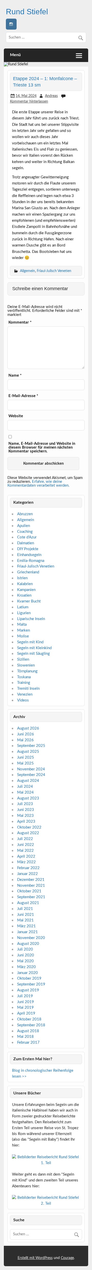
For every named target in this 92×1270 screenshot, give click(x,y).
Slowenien (26, 665)
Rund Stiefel (27, 11)
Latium (22, 607)
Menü (15, 55)
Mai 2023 (25, 816)
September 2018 (31, 1025)
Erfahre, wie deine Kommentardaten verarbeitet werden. (38, 483)
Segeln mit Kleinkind (34, 648)
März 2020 (26, 967)
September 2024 (31, 775)
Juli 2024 (25, 786)
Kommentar (19, 322)
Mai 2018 (25, 1037)
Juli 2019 (25, 996)
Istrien (22, 578)
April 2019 (26, 1013)
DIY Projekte (27, 549)
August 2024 (28, 781)
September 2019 (31, 984)
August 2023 (28, 798)
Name (14, 375)
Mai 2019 (25, 1007)
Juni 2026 (25, 734)
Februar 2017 (28, 1042)
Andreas (51, 96)
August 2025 (28, 752)
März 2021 (26, 926)
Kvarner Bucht (29, 601)
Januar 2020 (27, 973)
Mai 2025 (25, 763)
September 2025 (31, 746)
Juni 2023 (25, 810)
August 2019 (28, 990)
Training (23, 683)
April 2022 (26, 856)
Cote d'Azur (27, 537)
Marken (23, 630)
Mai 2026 (25, 740)
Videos (23, 700)
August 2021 (28, 903)
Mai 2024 (25, 792)
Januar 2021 (27, 932)
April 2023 (26, 821)
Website (15, 416)
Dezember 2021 (30, 880)
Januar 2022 (27, 874)
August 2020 (28, 944)
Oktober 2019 (29, 978)
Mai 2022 (25, 851)
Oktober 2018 (29, 1019)
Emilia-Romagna (30, 561)
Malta (22, 624)
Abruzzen (25, 514)
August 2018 (28, 1031)
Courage (67, 1258)
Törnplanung (27, 671)
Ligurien (24, 613)
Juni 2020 (25, 955)
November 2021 (31, 885)
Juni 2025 (25, 757)
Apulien (23, 526)
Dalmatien (25, 543)
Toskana (24, 677)
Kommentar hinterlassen (29, 101)
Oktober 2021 (29, 891)
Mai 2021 (25, 920)
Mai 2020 (25, 961)
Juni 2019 (25, 1002)
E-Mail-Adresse (23, 396)
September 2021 (31, 897)
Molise (23, 636)
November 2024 (31, 769)
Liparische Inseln (31, 619)
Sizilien (23, 659)
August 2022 (28, 833)
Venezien (24, 694)
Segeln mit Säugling (33, 654)
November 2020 (31, 938)
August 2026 (28, 728)
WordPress (44, 1258)
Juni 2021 (25, 915)
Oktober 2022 (29, 827)
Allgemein (27, 271)
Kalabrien (25, 584)
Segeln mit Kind (30, 642)
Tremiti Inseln (28, 689)
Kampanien (26, 590)
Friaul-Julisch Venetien (54, 271)
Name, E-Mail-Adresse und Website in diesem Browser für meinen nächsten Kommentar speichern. (41, 447)
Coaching (25, 532)
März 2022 (26, 862)
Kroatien (24, 595)
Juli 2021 (25, 909)
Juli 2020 (25, 949)
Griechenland (28, 572)
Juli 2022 (25, 839)
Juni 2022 (25, 845)
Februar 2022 (28, 868)
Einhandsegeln (29, 555)
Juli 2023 (25, 804)
